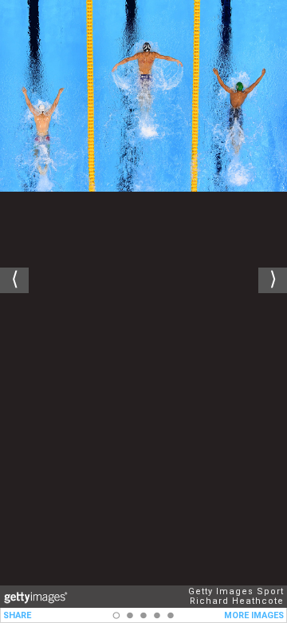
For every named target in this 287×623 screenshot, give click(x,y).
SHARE (17, 615)
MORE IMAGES (254, 615)
